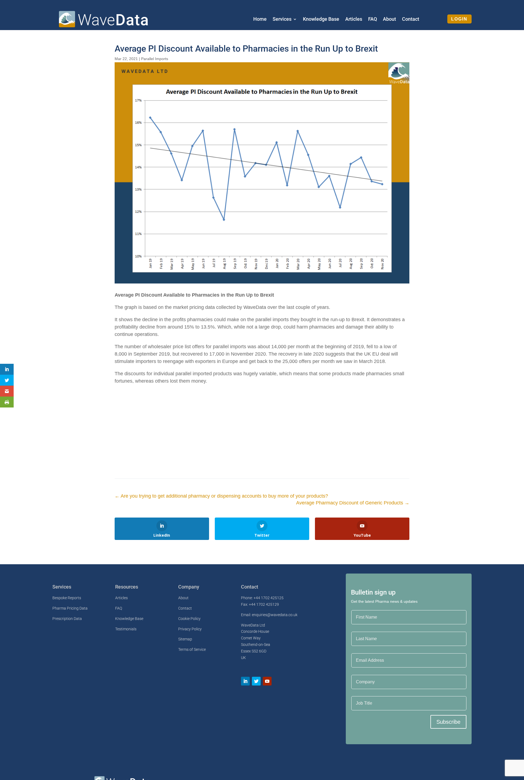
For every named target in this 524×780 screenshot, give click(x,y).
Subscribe (448, 722)
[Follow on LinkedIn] (245, 681)
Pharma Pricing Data (70, 608)
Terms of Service (192, 649)
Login (459, 19)
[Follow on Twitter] (256, 681)
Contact (410, 19)
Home (260, 19)
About (389, 19)
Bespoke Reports (66, 598)
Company (360, 671)
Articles (353, 19)
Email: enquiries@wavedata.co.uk (269, 615)
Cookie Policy (189, 618)
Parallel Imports (154, 59)
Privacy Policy (190, 629)
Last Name (361, 628)
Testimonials (125, 629)
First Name (361, 606)
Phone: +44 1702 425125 (262, 598)
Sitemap (185, 639)
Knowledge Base (321, 19)
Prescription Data (67, 618)
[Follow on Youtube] (267, 681)
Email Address (364, 650)
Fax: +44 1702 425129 (260, 604)
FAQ (372, 19)
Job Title (359, 693)
